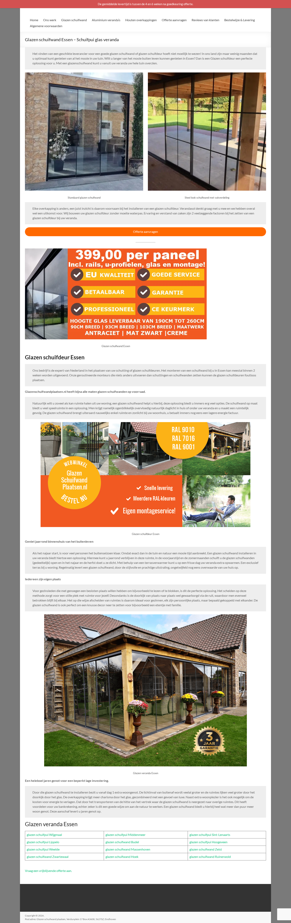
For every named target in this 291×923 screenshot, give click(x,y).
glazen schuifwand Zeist (205, 849)
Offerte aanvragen (174, 20)
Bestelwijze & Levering (239, 20)
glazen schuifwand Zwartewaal (47, 856)
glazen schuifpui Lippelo (43, 842)
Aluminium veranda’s (106, 20)
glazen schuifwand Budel (122, 842)
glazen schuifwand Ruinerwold (210, 856)
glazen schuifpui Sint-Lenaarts (209, 834)
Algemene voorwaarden (46, 26)
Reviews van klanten (205, 20)
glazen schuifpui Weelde (43, 849)
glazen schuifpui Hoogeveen (208, 842)
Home (34, 20)
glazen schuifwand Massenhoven (128, 849)
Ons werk (49, 20)
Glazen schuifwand (74, 20)
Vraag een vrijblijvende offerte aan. (48, 871)
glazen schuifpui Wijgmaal (44, 834)
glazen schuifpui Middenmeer (126, 834)
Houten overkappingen (141, 20)
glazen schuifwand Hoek (122, 856)
